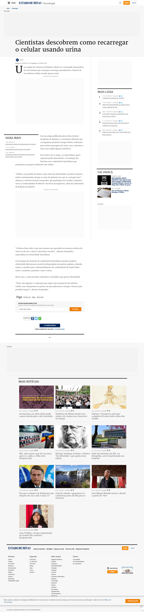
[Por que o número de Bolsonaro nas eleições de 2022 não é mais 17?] (36, 476)
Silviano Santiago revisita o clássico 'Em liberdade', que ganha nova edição (72, 456)
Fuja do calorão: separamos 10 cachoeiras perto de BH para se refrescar (70, 495)
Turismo (53, 572)
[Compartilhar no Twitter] (36, 319)
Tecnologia (48, 3)
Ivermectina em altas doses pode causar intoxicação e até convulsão (36, 415)
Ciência (53, 574)
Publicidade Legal (13, 581)
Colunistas (11, 574)
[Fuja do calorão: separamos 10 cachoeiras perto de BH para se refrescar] (72, 476)
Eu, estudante (77, 564)
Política (10, 561)
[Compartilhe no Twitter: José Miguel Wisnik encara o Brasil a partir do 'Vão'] (109, 490)
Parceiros (33, 564)
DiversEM (11, 570)
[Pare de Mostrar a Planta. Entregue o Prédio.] (104, 193)
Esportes (54, 583)
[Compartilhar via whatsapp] (39, 319)
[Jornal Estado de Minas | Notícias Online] (30, 3)
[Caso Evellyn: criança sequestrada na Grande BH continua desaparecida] (36, 516)
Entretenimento (56, 593)
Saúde (10, 572)
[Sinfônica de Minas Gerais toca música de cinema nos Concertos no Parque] (72, 397)
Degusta (53, 579)
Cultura (10, 576)
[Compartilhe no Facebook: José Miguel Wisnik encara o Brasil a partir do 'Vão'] (107, 490)
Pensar (53, 585)
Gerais (10, 559)
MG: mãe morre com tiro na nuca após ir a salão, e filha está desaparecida (35, 456)
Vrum (31, 570)
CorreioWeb (76, 559)
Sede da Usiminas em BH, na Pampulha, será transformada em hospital (108, 456)
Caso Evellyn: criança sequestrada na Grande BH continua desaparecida (35, 535)
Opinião (53, 561)
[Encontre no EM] (120, 3)
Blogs (31, 566)
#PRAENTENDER (56, 566)
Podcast (53, 587)
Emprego (54, 568)
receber (75, 309)
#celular (40, 297)
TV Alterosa (33, 561)
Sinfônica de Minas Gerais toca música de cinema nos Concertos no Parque (71, 416)
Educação (11, 579)
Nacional (11, 566)
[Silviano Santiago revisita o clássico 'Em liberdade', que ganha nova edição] (72, 436)
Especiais (54, 564)
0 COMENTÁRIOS (50, 325)
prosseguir (133, 601)
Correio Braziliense (78, 561)
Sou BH (32, 572)
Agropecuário (55, 591)
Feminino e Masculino (57, 576)
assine (62, 329)
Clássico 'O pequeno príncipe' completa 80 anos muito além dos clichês (108, 416)
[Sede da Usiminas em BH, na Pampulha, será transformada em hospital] (109, 436)
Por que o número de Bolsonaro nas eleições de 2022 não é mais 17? (36, 494)
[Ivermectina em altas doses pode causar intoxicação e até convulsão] (36, 397)
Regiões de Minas (56, 559)
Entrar (134, 3)
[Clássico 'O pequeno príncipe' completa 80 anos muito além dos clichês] (109, 397)
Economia (11, 564)
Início (8, 8)
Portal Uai (33, 559)
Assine (127, 3)
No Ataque (54, 589)
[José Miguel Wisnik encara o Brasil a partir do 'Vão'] (109, 476)
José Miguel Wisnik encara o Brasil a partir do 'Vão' (108, 494)
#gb (33, 297)
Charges (53, 570)
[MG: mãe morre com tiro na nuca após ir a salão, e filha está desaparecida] (36, 436)
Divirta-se (54, 596)
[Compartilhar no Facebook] (32, 319)
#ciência (27, 297)
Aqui (31, 568)
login (55, 329)
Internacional (12, 568)
